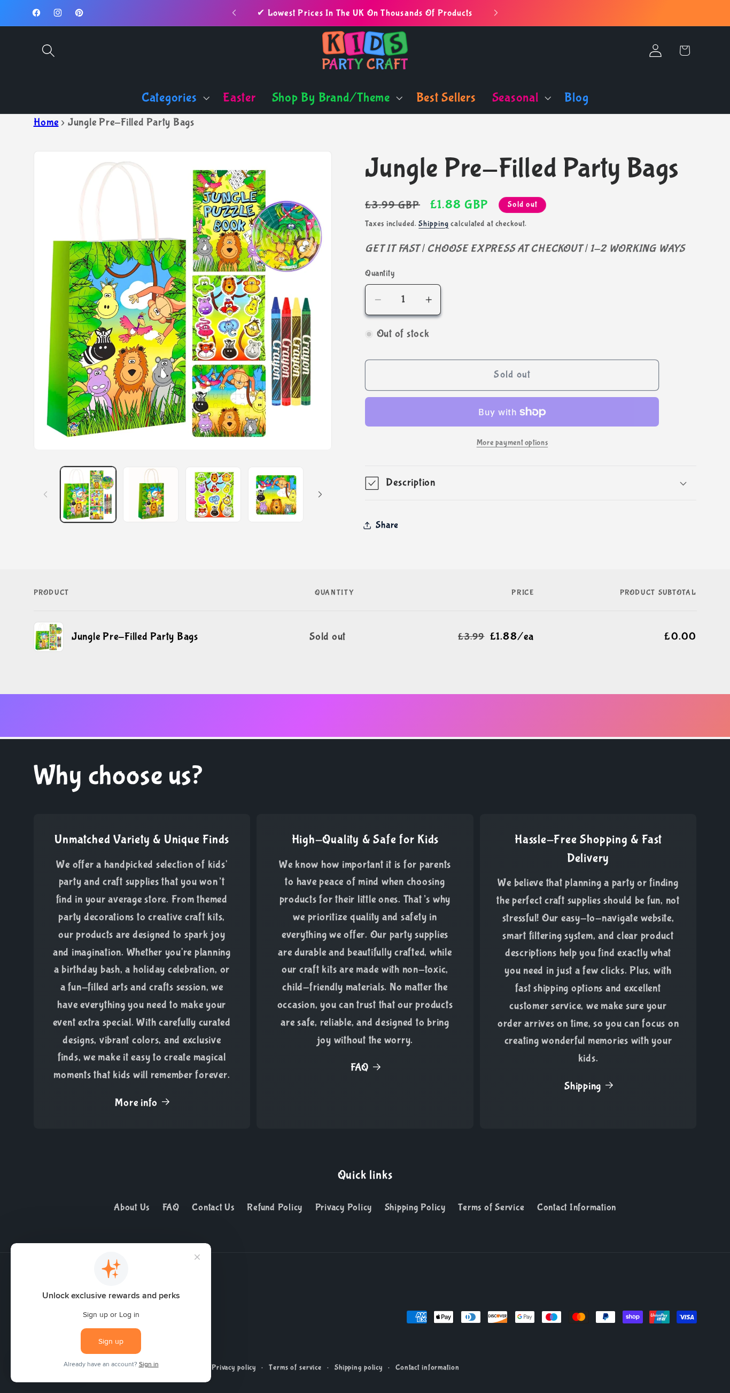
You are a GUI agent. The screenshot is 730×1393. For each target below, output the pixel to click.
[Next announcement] (496, 13)
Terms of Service (491, 1207)
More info (136, 1103)
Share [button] (387, 525)
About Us (132, 1207)
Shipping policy (359, 1367)
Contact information (427, 1367)
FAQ (360, 1067)
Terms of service (295, 1367)
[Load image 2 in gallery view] (150, 494)
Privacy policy (234, 1367)
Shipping (433, 224)
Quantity (379, 274)
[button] (48, 50)
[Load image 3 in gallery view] (213, 494)
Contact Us (213, 1207)
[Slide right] (320, 494)
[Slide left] (45, 494)
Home (46, 122)
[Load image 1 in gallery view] (88, 494)
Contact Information (576, 1207)
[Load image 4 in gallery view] (276, 494)
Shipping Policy (415, 1207)
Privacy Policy (343, 1207)
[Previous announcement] (234, 13)
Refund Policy (274, 1207)
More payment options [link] (512, 443)
